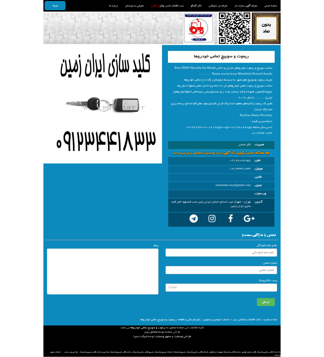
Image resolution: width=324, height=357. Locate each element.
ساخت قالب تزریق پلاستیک (120, 352)
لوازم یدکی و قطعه (189, 319)
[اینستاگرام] (212, 219)
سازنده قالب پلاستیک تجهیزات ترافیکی (225, 352)
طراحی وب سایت (71, 352)
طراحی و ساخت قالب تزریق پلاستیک (94, 352)
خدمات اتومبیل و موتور (216, 319)
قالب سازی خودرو (249, 352)
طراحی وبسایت (182, 336)
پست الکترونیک (268, 280)
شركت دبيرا (140, 336)
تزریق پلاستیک (179, 352)
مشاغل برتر (150, 332)
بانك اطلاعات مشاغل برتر (247, 319)
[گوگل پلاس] (249, 219)
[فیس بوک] (230, 219)
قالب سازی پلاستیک (265, 352)
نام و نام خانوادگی (267, 245)
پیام (156, 245)
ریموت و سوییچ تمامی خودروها (148, 327)
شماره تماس (270, 263)
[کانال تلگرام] (193, 219)
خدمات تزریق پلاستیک (163, 352)
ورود (55, 5)
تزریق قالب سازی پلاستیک (143, 352)
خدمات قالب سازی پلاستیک (197, 352)
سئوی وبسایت (163, 336)
